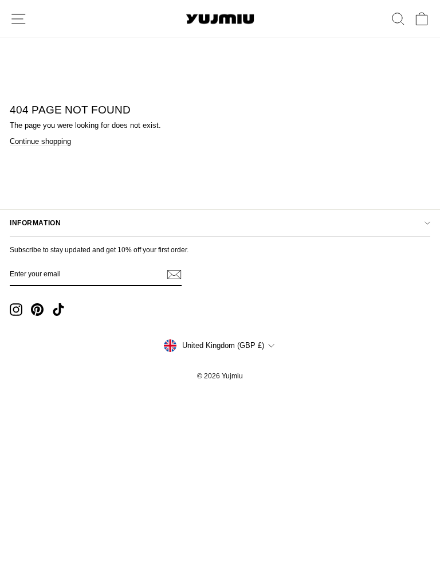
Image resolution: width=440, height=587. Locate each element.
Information (35, 223)
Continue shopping (40, 141)
